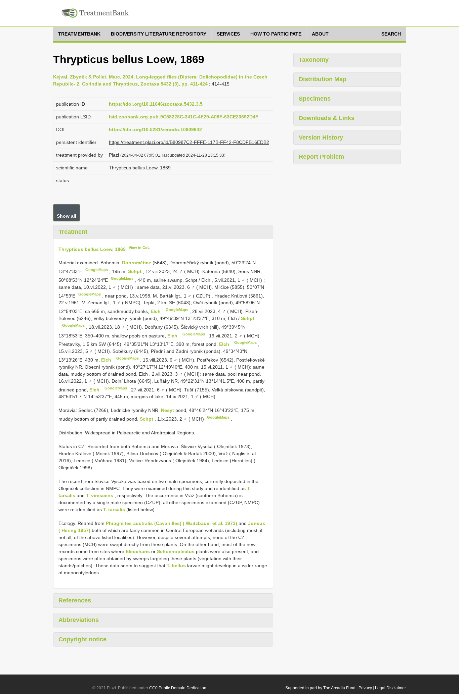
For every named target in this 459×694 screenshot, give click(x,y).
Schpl (247, 318)
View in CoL (139, 248)
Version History (321, 137)
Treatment (72, 231)
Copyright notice (82, 639)
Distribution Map (322, 79)
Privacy (365, 688)
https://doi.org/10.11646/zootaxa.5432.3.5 (156, 104)
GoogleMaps (96, 270)
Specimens (315, 98)
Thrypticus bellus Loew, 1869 (92, 249)
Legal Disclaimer (390, 688)
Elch (156, 311)
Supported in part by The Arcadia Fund (320, 688)
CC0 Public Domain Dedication (177, 688)
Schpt (135, 271)
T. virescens (99, 495)
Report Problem (321, 156)
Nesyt (168, 410)
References (74, 600)
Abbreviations (78, 620)
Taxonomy (314, 59)
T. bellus (176, 565)
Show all (66, 216)
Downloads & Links (326, 118)
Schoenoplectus (176, 551)
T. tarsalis (114, 509)
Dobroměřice (137, 262)
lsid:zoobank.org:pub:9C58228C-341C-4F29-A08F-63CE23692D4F (183, 116)
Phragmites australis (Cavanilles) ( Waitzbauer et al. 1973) (171, 523)
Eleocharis (138, 551)
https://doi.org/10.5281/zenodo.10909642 (155, 129)
